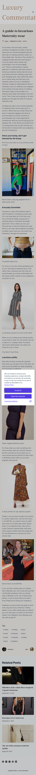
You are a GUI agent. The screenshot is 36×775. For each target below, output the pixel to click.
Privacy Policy (9, 385)
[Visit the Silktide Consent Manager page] (30, 401)
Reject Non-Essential (18, 396)
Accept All (18, 390)
